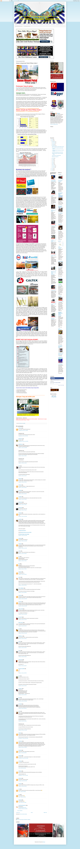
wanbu (20, 577)
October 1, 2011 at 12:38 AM (23, 447)
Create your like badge (61, 385)
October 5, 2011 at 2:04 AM (22, 685)
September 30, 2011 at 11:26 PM (23, 441)
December (53, 141)
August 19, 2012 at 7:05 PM (23, 747)
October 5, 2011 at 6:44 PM (22, 694)
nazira (19, 641)
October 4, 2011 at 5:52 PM (22, 665)
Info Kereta (41, 24)
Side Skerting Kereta (18, 26)
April (53, 163)
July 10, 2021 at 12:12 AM (22, 802)
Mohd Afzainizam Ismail (55, 379)
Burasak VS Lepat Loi (55, 156)
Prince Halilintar (21, 588)
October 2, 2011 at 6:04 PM (22, 574)
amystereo (20, 741)
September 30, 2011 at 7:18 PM (23, 430)
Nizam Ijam (20, 502)
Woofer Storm (21, 622)
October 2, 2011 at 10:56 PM (23, 614)
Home (16, 24)
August (53, 158)
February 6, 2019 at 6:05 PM (23, 780)
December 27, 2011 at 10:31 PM (23, 738)
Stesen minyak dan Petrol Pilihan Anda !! (58, 146)
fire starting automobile (57, 382)
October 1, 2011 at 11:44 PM (23, 548)
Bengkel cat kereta (59, 24)
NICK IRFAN (18, 87)
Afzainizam (58, 113)
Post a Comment (19, 810)
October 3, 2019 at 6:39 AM (23, 786)
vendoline (20, 496)
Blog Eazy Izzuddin (21, 668)
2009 (52, 170)
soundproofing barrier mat (22, 807)
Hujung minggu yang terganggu (24, 534)
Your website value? (53, 397)
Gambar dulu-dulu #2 (22, 530)
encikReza (20, 688)
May (52, 162)
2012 (52, 139)
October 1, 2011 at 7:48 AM (22, 504)
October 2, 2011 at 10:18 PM (23, 598)
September (54, 145)
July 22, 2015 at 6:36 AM (22, 768)
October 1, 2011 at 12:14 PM (23, 535)
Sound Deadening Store (22, 805)
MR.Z (19, 697)
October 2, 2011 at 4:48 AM (22, 553)
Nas (19, 563)
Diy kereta (53, 24)
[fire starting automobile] (52, 383)
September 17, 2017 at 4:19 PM (23, 775)
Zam (19, 789)
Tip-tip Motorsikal (22, 24)
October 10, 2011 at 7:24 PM (23, 730)
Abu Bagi (20, 490)
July (52, 159)
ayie (19, 628)
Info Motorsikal (35, 24)
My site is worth (54, 395)
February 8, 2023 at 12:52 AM (23, 808)
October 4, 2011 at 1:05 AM (22, 647)
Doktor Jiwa (60, 278)
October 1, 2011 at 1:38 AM (22, 455)
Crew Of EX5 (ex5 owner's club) (60, 346)
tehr (19, 556)
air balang (59, 296)
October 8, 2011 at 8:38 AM (22, 708)
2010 (52, 168)
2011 (52, 140)
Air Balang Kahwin (27, 26)
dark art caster (60, 261)
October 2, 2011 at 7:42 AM (22, 560)
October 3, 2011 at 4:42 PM (22, 638)
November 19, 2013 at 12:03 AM (23, 758)
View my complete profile (54, 124)
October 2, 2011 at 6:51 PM (22, 585)
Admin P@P (20, 659)
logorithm (20, 519)
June (53, 160)
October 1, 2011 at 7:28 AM (22, 499)
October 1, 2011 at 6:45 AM (22, 493)
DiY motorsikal (47, 24)
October (53, 144)
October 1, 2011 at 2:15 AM (22, 475)
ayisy (19, 711)
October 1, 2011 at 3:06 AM (22, 487)
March (53, 164)
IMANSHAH (20, 438)
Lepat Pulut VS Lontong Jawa (56, 155)
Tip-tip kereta (28, 24)
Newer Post (18, 812)
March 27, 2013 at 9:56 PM (22, 752)
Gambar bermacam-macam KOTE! (26, 532)
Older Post (45, 812)
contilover (59, 174)
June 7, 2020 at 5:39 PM (22, 791)
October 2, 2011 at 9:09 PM (22, 592)
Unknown (20, 478)
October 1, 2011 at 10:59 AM (23, 516)
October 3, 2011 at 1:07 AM (22, 619)
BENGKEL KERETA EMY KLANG (60, 313)
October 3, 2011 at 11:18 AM (23, 633)
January (53, 167)
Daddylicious (21, 444)
